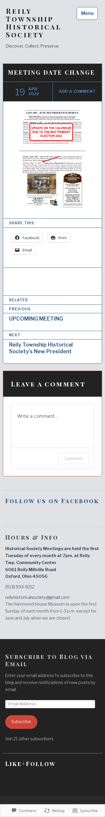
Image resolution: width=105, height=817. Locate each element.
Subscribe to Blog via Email (48, 660)
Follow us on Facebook (52, 501)
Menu (87, 13)
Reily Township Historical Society (33, 23)
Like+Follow (30, 763)
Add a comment (77, 91)
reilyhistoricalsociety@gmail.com (37, 597)
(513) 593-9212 (19, 586)
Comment (73, 458)
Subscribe (21, 721)
